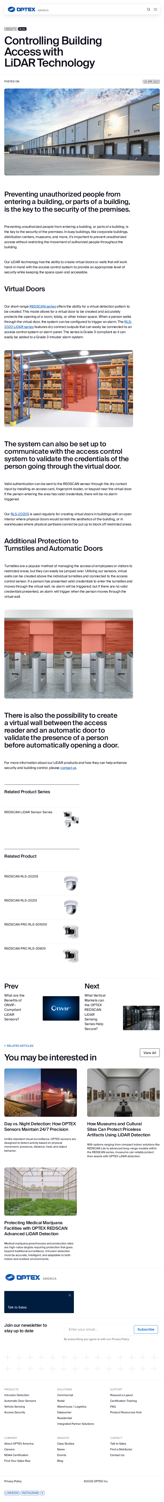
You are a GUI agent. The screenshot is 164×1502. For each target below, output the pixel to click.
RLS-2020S (20, 514)
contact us (68, 768)
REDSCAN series (42, 307)
